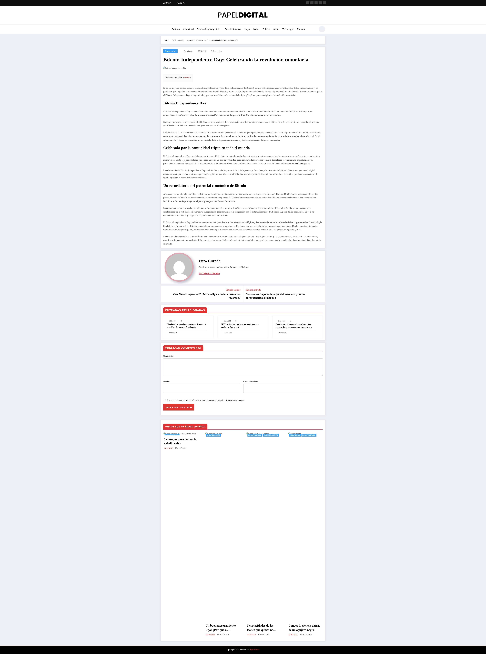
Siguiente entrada (253, 290)
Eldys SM (172, 321)
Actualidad (188, 29)
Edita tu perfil (236, 267)
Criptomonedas (170, 51)
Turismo (301, 29)
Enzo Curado (188, 51)
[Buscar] (314, 29)
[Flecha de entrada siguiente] (322, 294)
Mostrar (187, 77)
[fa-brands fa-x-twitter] (311, 2)
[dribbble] (316, 2)
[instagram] (320, 2)
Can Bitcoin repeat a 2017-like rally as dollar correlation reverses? (206, 296)
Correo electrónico (250, 382)
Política (266, 29)
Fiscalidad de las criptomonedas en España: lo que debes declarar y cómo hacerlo (186, 325)
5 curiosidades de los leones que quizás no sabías (219, 628)
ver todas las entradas (209, 273)
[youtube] (324, 2)
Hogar (247, 29)
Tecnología (287, 29)
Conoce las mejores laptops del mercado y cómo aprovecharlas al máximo (275, 296)
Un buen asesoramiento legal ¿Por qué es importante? (179, 628)
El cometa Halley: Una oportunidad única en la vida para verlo (303, 628)
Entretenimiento (233, 29)
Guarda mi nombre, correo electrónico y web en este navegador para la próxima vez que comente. (206, 400)
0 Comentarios (216, 51)
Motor (256, 29)
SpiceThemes (254, 650)
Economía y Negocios (208, 29)
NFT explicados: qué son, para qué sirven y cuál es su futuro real (240, 325)
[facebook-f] (307, 2)
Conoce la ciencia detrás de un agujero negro (263, 627)
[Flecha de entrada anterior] (164, 294)
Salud (276, 29)
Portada (176, 29)
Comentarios (168, 356)
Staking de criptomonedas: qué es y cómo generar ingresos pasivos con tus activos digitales (293, 326)
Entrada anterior (233, 290)
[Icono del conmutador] (163, 29)
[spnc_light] (322, 29)
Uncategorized (172, 435)
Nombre (166, 382)
